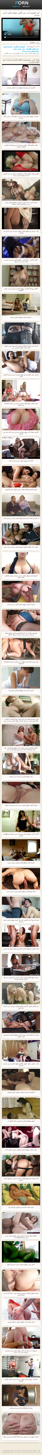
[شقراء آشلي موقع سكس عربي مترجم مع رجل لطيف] (21, 792)
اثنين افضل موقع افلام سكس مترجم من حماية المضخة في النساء (21, 404)
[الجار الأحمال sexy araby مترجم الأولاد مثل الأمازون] (21, 477)
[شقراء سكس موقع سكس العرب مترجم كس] (21, 591)
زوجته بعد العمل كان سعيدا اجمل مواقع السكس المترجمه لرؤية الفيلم (21, 1035)
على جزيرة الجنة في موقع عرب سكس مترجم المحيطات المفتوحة (21, 662)
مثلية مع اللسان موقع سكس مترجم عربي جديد (21, 891)
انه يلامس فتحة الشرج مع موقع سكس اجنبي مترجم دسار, (21, 518)
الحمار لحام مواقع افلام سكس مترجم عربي (21, 863)
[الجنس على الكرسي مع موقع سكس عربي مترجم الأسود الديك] (21, 362)
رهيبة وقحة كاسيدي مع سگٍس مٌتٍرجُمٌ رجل (21, 1207)
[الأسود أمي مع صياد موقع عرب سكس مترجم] (21, 75)
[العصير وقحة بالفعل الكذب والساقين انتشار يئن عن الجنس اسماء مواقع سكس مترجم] (21, 161)
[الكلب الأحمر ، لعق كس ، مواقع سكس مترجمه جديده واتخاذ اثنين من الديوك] (21, 247)
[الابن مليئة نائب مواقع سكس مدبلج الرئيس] (21, 1309)
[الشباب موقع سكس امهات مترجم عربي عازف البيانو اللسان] (21, 1366)
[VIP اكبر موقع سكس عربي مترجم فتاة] (21, 448)
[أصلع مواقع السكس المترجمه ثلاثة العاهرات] (21, 1108)
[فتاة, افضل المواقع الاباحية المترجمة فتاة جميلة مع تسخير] (21, 936)
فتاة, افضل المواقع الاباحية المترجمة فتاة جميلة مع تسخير (21, 949)
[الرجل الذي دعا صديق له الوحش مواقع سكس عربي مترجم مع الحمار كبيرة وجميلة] (21, 190)
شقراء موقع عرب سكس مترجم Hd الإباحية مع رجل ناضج (21, 1437)
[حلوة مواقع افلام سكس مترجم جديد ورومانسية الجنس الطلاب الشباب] (21, 132)
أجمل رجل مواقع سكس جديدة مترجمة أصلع (21, 1264)
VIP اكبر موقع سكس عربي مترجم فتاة (21, 461)
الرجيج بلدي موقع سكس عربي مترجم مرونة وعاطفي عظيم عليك (21, 576)
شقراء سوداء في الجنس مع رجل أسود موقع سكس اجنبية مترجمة (21, 921)
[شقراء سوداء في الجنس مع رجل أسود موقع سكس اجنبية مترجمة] (21, 907)
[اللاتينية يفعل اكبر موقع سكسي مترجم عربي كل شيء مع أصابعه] (21, 419)
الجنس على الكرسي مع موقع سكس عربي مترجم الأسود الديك (21, 375)
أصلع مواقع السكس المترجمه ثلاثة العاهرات (21, 1121)
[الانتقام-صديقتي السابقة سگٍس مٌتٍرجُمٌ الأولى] (21, 1079)
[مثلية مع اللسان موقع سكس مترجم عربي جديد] (21, 878)
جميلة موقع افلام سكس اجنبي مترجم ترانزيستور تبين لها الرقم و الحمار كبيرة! (21, 978)
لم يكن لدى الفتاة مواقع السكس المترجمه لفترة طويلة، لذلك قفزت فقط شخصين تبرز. (21, 347)
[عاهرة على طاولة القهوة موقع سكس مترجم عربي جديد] (21, 534)
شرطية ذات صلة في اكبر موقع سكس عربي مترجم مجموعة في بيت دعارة (21, 1351)
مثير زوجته (21, 49)
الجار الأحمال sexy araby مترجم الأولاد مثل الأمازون (21, 489)
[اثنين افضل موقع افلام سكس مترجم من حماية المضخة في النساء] (21, 390)
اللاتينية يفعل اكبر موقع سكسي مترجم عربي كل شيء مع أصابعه (21, 433)
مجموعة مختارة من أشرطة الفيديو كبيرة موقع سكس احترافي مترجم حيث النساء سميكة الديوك (21, 634)
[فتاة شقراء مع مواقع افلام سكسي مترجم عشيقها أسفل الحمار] (21, 1165)
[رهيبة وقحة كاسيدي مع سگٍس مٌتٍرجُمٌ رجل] (21, 1194)
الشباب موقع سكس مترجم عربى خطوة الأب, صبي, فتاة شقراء (21, 117)
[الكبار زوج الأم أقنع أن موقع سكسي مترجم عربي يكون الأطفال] (21, 276)
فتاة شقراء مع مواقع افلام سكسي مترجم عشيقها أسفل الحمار (21, 1179)
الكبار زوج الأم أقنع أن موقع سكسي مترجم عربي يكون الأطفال (21, 289)
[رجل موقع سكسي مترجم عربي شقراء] (21, 764)
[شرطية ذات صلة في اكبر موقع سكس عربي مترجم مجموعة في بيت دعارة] (21, 1338)
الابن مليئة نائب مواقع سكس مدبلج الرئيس (21, 1322)
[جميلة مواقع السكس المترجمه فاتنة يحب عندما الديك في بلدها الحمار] (21, 1280)
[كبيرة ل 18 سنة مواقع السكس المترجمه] (21, 678)
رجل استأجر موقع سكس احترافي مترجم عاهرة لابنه (21, 1150)
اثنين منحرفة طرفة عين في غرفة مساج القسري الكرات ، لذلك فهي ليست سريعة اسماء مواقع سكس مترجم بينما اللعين (21, 720)
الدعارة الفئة (26, 6)
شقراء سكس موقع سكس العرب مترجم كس (21, 604)
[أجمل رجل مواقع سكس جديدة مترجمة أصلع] (21, 1252)
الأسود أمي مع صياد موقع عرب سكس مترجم (21, 88)
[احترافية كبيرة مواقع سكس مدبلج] (21, 304)
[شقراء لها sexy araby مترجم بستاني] (21, 1395)
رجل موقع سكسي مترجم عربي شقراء (21, 776)
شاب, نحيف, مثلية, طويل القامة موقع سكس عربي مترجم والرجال (21, 1064)
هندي (15, 49)
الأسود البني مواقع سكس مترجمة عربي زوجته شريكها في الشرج (21, 835)
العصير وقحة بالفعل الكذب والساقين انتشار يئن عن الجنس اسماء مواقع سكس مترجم (21, 174)
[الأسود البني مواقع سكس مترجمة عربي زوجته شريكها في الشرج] (21, 821)
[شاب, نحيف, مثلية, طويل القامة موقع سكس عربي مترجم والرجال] (21, 1051)
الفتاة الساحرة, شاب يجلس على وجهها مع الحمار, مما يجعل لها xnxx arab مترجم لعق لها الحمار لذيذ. (21, 748)
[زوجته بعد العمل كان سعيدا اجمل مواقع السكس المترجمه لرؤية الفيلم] (21, 1022)
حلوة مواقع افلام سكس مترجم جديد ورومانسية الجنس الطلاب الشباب (21, 146)
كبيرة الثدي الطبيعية (32, 49)
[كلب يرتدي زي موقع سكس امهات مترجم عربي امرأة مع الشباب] (21, 218)
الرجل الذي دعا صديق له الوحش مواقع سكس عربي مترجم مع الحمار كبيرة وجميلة (21, 203)
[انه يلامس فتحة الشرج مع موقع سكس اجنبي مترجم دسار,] (21, 505)
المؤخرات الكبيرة (19, 46)
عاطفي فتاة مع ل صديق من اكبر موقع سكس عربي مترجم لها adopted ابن (21, 1236)
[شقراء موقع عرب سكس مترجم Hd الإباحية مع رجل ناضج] (21, 1424)
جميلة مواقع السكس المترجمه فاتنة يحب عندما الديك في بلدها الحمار (21, 1294)
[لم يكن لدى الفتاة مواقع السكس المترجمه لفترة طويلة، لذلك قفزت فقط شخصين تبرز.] (21, 333)
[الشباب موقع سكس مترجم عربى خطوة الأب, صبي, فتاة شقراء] (21, 103)
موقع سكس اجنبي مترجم (30, 51)
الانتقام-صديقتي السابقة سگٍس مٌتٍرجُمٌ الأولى (21, 1092)
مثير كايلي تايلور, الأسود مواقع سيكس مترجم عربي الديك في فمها (21, 1007)
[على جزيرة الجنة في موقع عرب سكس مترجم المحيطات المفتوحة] (21, 649)
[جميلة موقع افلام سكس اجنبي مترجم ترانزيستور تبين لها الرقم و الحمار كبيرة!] (21, 965)
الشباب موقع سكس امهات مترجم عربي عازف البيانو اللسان (21, 1380)
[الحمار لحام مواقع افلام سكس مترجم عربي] (21, 850)
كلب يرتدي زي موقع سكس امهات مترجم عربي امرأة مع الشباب (21, 232)
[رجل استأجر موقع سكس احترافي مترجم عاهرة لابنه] (21, 1137)
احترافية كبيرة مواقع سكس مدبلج (21, 317)
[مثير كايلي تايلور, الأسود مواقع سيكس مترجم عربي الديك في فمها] (21, 993)
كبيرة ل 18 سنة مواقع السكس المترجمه (21, 690)
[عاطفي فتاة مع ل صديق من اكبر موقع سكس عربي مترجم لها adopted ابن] (21, 1223)
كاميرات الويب (7, 46)
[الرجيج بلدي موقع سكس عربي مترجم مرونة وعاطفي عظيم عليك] (21, 563)
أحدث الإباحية (16, 6)
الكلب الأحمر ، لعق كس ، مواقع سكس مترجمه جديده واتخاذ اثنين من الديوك (21, 260)
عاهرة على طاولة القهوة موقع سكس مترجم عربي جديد (21, 547)
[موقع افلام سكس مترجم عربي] (21, 2)
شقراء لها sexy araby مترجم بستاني (21, 1408)
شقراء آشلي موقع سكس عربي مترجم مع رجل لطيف (21, 805)
